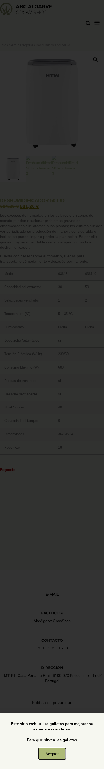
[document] (52, 384)
